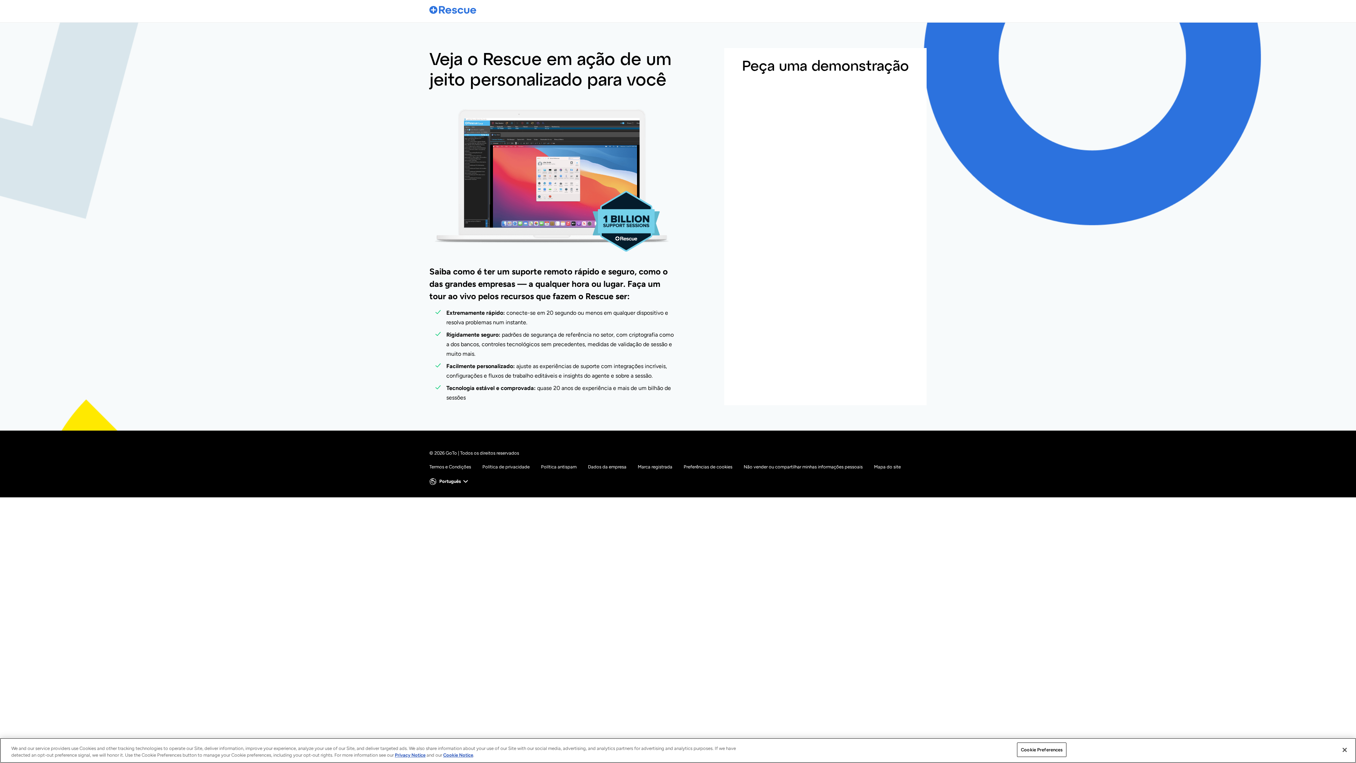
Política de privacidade (506, 466)
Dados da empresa (607, 466)
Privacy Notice (410, 755)
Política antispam (559, 466)
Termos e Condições (450, 466)
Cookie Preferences (1042, 749)
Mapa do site (887, 466)
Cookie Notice (458, 755)
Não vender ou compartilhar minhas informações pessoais (803, 466)
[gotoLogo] (453, 10)
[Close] (1344, 750)
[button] (449, 481)
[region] (678, 750)
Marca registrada (655, 466)
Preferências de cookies (708, 466)
